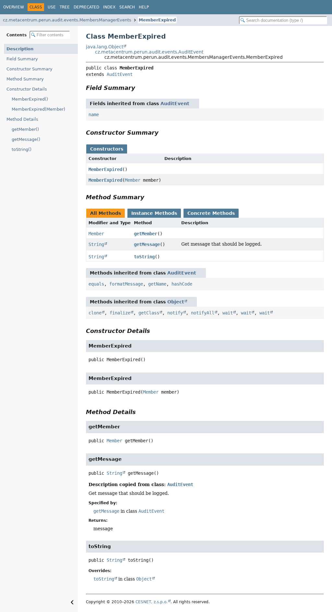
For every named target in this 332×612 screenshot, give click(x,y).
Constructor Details (26, 89)
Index (109, 7)
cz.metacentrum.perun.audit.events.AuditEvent (149, 52)
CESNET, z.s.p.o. (152, 602)
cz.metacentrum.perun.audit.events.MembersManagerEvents (67, 20)
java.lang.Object (104, 46)
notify (175, 312)
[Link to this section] (139, 87)
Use (52, 7)
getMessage (147, 244)
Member (132, 180)
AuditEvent (120, 74)
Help (144, 7)
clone (95, 312)
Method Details (22, 119)
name (94, 114)
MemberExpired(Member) (38, 109)
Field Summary (22, 58)
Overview (13, 7)
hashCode (182, 284)
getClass (148, 312)
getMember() (25, 129)
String (96, 244)
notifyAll (202, 312)
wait (227, 312)
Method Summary (25, 79)
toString (144, 256)
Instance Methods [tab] (154, 213)
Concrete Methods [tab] (211, 213)
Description (19, 48)
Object (175, 301)
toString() (21, 149)
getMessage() (26, 139)
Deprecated (86, 7)
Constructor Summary (29, 69)
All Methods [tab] (105, 213)
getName (157, 284)
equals (96, 284)
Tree (65, 7)
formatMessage (126, 284)
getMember (145, 233)
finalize (120, 312)
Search (127, 7)
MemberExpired (157, 20)
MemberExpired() (30, 99)
